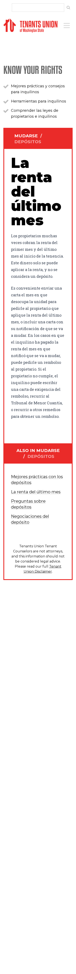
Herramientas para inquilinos (38, 101)
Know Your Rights (32, 69)
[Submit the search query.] (68, 7)
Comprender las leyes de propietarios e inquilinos (34, 113)
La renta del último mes (36, 491)
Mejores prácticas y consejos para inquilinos (38, 89)
